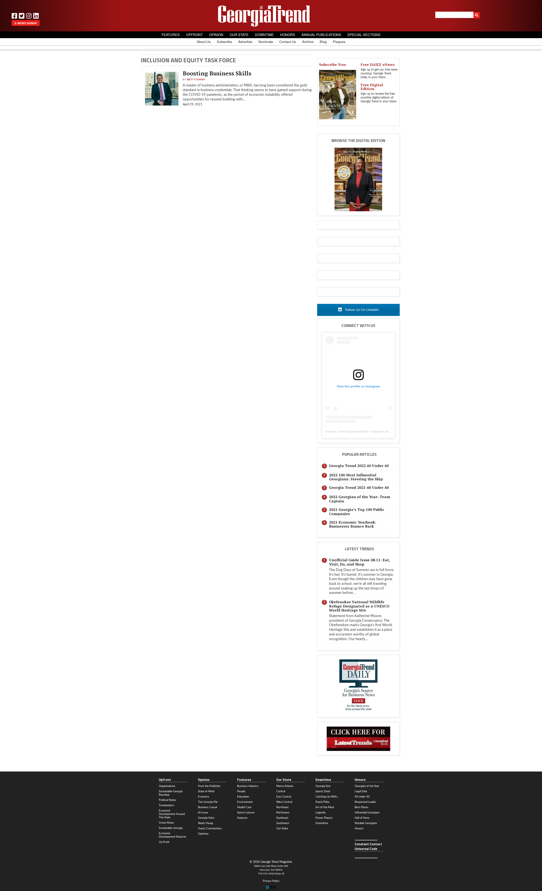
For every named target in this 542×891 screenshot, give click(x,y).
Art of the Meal (324, 807)
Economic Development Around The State (172, 814)
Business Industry (248, 786)
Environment (245, 802)
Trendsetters (166, 805)
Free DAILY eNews (378, 64)
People (241, 791)
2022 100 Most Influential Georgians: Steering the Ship (356, 477)
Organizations (167, 786)
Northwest (282, 812)
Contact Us (287, 41)
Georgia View (206, 817)
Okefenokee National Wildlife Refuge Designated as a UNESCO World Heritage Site (359, 606)
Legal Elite (361, 791)
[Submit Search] (476, 15)
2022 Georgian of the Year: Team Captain (359, 498)
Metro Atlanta (284, 786)
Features (171, 34)
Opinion (216, 34)
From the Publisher (209, 786)
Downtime (264, 34)
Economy (203, 796)
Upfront (194, 34)
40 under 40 (362, 796)
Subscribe (224, 41)
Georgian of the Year (367, 786)
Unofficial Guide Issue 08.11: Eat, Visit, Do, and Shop (359, 561)
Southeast (282, 817)
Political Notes (167, 800)
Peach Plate (322, 802)
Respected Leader (365, 802)
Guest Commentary (210, 828)
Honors (287, 34)
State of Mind (206, 791)
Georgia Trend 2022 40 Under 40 (359, 465)
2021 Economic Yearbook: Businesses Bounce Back (352, 524)
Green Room (166, 822)
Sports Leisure (245, 812)
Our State (239, 34)
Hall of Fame (362, 817)
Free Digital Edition (372, 86)
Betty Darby (196, 79)
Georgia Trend (335, 431)
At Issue (203, 812)
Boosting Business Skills (217, 73)
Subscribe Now (332, 64)
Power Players (324, 817)
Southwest (282, 823)
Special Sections (363, 34)
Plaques (339, 41)
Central (280, 791)
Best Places (361, 807)
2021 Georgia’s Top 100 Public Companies (356, 511)
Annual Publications (321, 34)
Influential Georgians (367, 812)
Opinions (203, 833)
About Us (204, 41)
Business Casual (207, 807)
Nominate (266, 41)
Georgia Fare (323, 786)
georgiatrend (358, 431)
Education (243, 796)
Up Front (164, 842)
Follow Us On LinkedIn (361, 309)
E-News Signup (26, 23)
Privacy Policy (271, 881)
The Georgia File (208, 802)
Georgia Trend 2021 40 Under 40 (359, 487)
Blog (323, 41)
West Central (284, 802)
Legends (320, 812)
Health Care (244, 807)
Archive (308, 41)
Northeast (282, 807)
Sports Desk (322, 791)
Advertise (245, 41)
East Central (283, 796)
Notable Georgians (366, 823)
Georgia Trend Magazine (271, 15)
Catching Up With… (327, 796)
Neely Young (205, 823)
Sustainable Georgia (171, 828)
